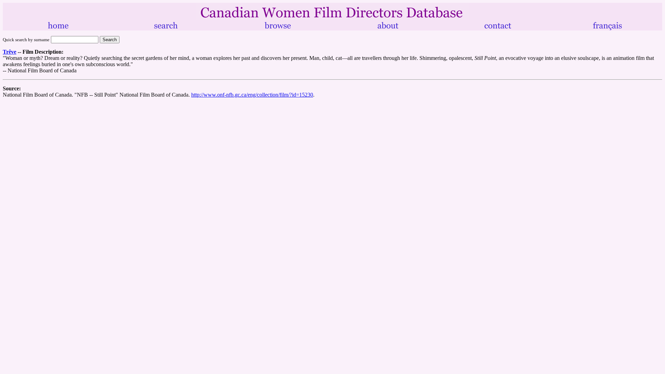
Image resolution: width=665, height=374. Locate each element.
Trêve (9, 52)
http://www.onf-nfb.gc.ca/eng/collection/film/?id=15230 (252, 95)
